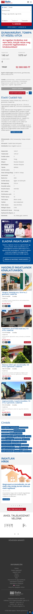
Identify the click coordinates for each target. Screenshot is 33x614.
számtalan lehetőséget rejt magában (17, 372)
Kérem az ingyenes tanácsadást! (17, 259)
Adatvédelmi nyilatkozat (16, 581)
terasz (17, 336)
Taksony (28, 436)
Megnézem (27, 306)
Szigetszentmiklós (8, 448)
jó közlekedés (23, 81)
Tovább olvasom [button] (16, 132)
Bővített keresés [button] (12, 27)
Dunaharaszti (25, 445)
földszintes (12, 374)
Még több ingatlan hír (15, 509)
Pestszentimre (6, 442)
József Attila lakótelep (16, 433)
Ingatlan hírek (8, 460)
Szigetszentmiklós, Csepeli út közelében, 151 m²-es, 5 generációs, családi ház (16, 402)
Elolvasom (6, 499)
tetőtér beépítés (5, 336)
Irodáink (16, 576)
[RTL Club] (8, 525)
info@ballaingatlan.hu (18, 606)
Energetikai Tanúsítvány (10, 427)
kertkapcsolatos (25, 300)
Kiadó (10, 7)
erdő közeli (10, 301)
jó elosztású (15, 81)
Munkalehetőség (24, 427)
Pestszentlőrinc (19, 430)
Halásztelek (23, 442)
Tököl (30, 448)
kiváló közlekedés (7, 451)
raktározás (4, 409)
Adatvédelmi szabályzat (16, 583)
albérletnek (26, 409)
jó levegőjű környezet (7, 300)
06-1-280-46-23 (19, 604)
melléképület (10, 409)
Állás (16, 578)
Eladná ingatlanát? (16, 570)
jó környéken (25, 374)
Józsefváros (15, 442)
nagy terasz (4, 84)
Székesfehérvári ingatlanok (11, 445)
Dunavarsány (18, 451)
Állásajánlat (24, 448)
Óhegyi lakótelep (19, 436)
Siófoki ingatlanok (7, 436)
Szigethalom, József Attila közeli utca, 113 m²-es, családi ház (15, 329)
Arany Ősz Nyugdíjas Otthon (16, 587)
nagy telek (23, 83)
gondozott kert (5, 372)
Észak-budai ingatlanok (7, 430)
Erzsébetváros (5, 433)
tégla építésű (17, 84)
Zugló (17, 448)
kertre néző (4, 301)
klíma (18, 83)
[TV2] (24, 525)
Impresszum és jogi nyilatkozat (16, 580)
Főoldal (16, 568)
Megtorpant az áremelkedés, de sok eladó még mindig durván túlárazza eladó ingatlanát (16, 486)
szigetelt (11, 84)
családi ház (15, 409)
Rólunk (16, 574)
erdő (21, 300)
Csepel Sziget (10, 439)
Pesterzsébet (27, 451)
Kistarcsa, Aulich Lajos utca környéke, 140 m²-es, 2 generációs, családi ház (15, 365)
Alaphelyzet (21, 27)
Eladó (5, 7)
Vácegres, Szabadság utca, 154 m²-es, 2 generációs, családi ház (14, 293)
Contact (17, 585)
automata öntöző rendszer (23, 79)
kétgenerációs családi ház (8, 83)
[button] (30, 612)
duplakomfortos (15, 300)
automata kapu (10, 79)
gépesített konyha (6, 81)
